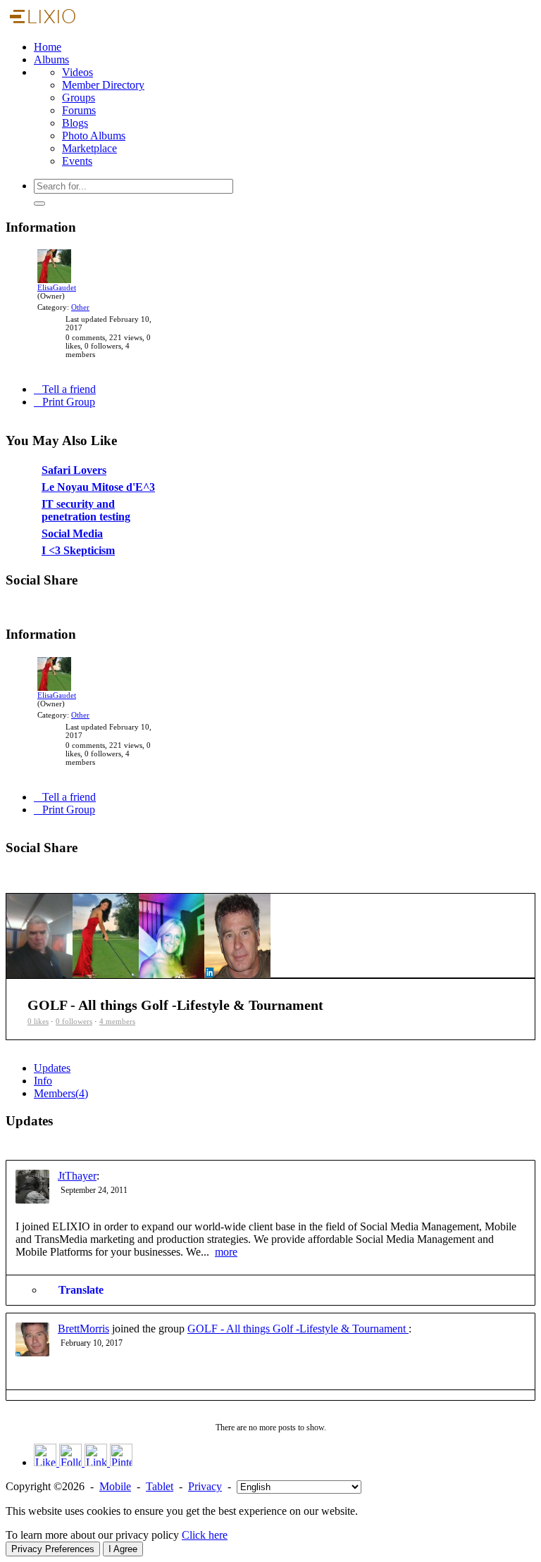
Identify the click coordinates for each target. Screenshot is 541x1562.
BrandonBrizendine (136, 601)
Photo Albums (93, 136)
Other (80, 307)
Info (43, 1081)
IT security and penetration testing (88, 544)
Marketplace (89, 148)
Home (47, 47)
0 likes (38, 1021)
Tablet (159, 1486)
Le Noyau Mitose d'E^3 (67, 527)
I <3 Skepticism (50, 591)
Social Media (46, 574)
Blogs (75, 123)
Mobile (115, 1486)
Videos (77, 72)
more (226, 1252)
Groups (78, 98)
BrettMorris (83, 1329)
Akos (115, 554)
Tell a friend (69, 389)
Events (77, 161)
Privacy (205, 1486)
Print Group (68, 402)
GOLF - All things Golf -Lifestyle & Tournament (298, 1329)
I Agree (122, 1549)
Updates (52, 1068)
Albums (51, 59)
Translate (81, 1290)
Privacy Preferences (52, 1549)
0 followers (74, 1021)
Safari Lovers (47, 511)
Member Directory (103, 85)
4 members (117, 1021)
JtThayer (77, 1176)
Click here (205, 1535)
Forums (79, 110)
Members (61, 1093)
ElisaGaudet (56, 287)
